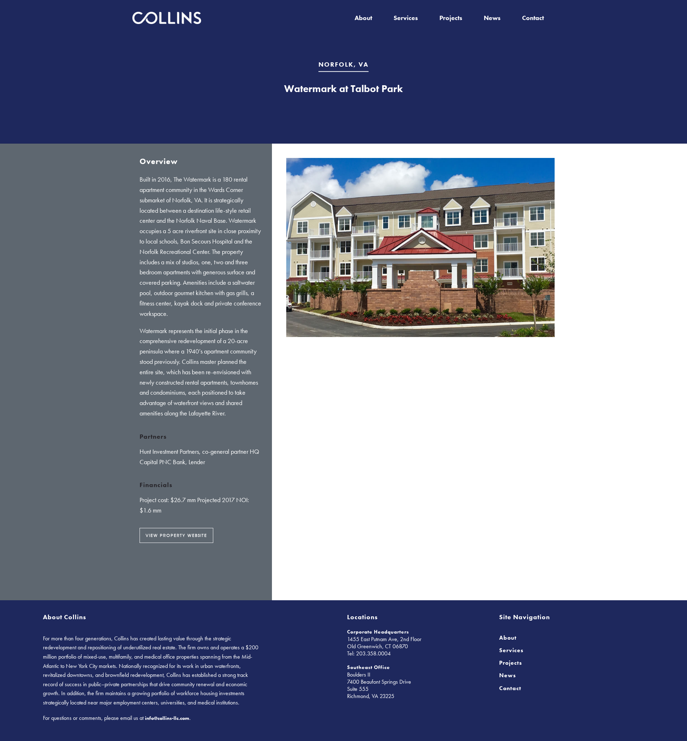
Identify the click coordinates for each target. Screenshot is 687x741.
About (363, 18)
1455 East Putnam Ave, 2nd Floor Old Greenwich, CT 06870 (384, 642)
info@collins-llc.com (167, 718)
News (492, 18)
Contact (533, 18)
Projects (450, 18)
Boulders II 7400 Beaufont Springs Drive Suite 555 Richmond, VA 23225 (379, 685)
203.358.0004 (373, 653)
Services (406, 18)
